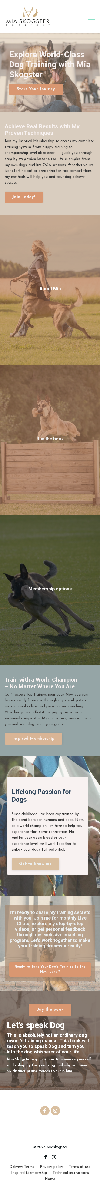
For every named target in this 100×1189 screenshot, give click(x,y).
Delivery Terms (22, 1167)
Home (50, 1179)
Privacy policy (51, 1167)
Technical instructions (71, 1173)
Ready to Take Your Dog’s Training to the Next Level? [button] (50, 969)
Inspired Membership (29, 1173)
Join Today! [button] (23, 197)
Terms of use (79, 1167)
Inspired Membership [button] (33, 739)
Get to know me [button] (35, 864)
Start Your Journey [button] (36, 89)
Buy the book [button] (50, 1010)
